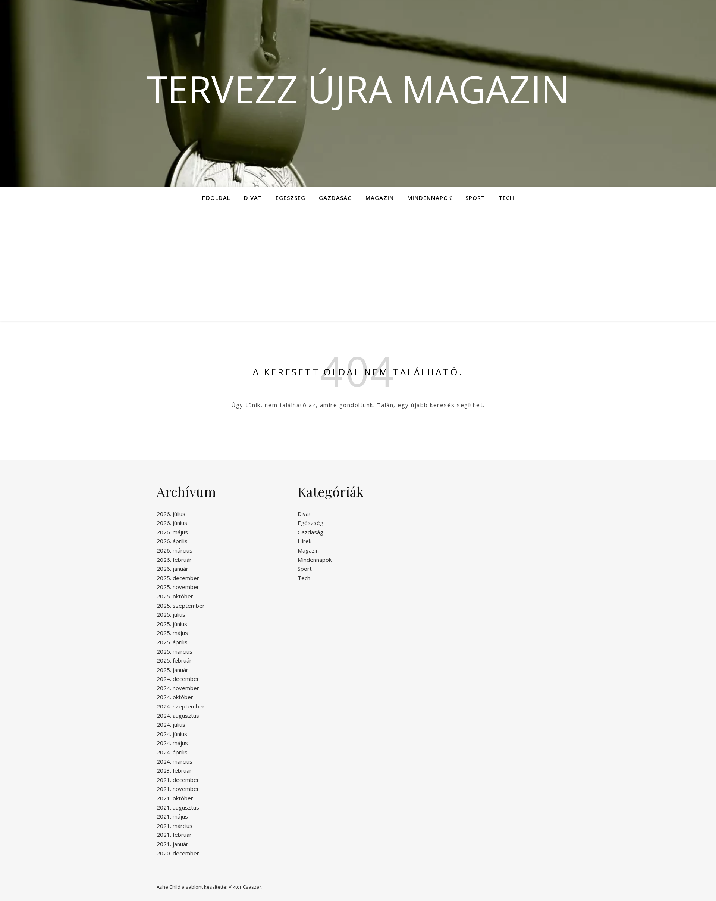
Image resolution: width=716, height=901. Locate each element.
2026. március (174, 550)
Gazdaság (335, 197)
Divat (253, 197)
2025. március (174, 651)
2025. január (172, 669)
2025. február (174, 660)
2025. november (178, 587)
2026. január (172, 568)
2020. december (178, 853)
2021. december (178, 779)
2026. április (172, 541)
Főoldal (216, 197)
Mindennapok (429, 197)
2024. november (178, 688)
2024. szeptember (181, 706)
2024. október (175, 697)
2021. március (174, 825)
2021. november (178, 788)
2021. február (174, 834)
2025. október (175, 596)
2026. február (174, 559)
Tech (506, 197)
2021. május (172, 816)
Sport (475, 197)
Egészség (290, 197)
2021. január (172, 844)
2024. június (172, 734)
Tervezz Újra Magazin (358, 88)
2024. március (174, 761)
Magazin (379, 197)
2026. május (172, 532)
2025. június (172, 624)
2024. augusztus (178, 715)
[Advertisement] (358, 265)
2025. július (171, 614)
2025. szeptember (181, 605)
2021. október (175, 798)
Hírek (304, 541)
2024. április (172, 752)
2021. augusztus (178, 807)
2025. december (178, 578)
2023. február (174, 770)
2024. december (178, 678)
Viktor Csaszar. (246, 886)
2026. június (172, 522)
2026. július (171, 513)
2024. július (171, 724)
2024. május (172, 743)
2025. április (172, 642)
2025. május (172, 632)
